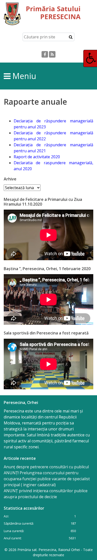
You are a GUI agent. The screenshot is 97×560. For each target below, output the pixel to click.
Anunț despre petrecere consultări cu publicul (46, 467)
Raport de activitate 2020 (37, 157)
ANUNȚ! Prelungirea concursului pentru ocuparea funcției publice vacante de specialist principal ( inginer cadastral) (47, 478)
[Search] (70, 37)
